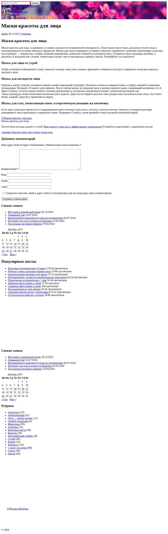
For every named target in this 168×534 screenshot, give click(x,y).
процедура (47, 132)
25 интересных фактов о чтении (26, 295)
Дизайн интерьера (18, 421)
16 (23, 243)
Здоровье (26, 33)
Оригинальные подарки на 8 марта (27, 274)
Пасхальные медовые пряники (25, 223)
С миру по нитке (17, 447)
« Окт (4, 254)
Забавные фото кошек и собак (24, 283)
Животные (14, 424)
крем (24, 132)
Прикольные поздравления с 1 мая (27, 280)
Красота (16, 132)
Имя (3, 174)
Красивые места (17, 430)
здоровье (6, 132)
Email (4, 180)
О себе (11, 438)
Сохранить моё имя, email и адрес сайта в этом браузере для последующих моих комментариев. (58, 193)
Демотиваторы (16, 415)
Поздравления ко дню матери (24, 289)
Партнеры (13, 14)
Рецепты (13, 444)
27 (11, 251)
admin (4, 33)
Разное (11, 441)
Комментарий (10, 169)
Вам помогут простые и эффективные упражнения (73, 126)
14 (15, 243)
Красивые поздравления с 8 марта (27, 268)
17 (27, 243)
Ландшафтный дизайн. (20, 436)
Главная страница (18, 11)
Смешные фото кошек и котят (24, 286)
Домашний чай (16, 215)
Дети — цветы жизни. (20, 418)
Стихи (11, 450)
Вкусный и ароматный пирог (24, 212)
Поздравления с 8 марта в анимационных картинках (37, 277)
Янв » (13, 254)
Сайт (4, 186)
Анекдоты (13, 412)
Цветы (11, 453)
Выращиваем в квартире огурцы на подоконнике (35, 218)
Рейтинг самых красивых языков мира (29, 271)
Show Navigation (10, 6)
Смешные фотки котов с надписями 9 (29, 292)
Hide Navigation (28, 6)
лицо (30, 132)
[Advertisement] (61, 517)
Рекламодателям (17, 17)
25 (3, 251)
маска (37, 132)
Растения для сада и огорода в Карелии (30, 220)
